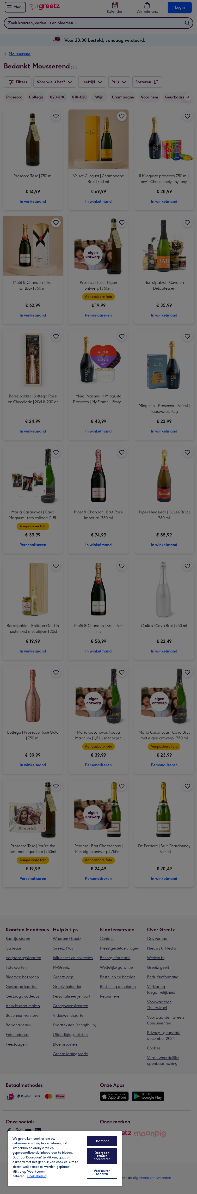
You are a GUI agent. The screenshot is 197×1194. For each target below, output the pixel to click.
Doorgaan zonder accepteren (102, 1156)
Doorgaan (102, 1141)
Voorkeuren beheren (102, 1172)
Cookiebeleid (36, 1176)
